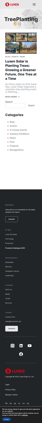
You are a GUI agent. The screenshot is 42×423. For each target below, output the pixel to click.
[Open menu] (34, 4)
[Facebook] (21, 354)
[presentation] (21, 43)
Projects (14, 146)
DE (15, 403)
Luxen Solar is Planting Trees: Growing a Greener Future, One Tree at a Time (21, 70)
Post (12, 142)
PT (24, 403)
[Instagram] (12, 345)
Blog (7, 57)
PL (19, 403)
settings (25, 415)
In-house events (18, 130)
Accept (6, 419)
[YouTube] (29, 345)
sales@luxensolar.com (13, 321)
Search (9, 102)
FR (11, 403)
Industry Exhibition (19, 134)
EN (6, 403)
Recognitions (17, 150)
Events (15, 57)
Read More (12, 97)
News (22, 57)
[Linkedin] (21, 345)
